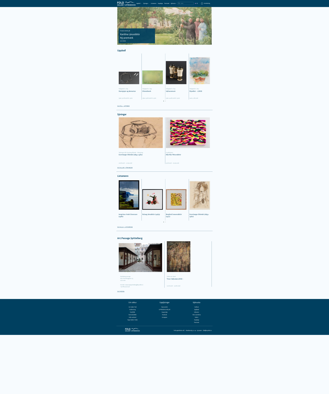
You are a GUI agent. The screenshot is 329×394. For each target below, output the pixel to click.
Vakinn (196, 317)
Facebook (164, 314)
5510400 (199, 330)
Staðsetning (132, 309)
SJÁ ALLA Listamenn (125, 227)
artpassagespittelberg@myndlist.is (134, 285)
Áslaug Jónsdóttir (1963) (151, 214)
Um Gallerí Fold (132, 307)
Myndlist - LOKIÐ (195, 91)
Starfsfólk (132, 312)
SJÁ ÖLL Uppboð (123, 106)
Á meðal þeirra (169, 152)
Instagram (164, 317)
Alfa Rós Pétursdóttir (173, 155)
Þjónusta (173, 3)
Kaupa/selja (164, 312)
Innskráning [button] (206, 3)
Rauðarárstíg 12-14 (190, 330)
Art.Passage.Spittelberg (129, 238)
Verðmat (196, 307)
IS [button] (196, 3)
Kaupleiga (160, 3)
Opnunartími (164, 307)
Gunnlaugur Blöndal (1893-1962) (130, 155)
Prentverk (166, 3)
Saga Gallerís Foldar (132, 320)
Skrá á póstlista (197, 314)
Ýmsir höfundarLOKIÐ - (175, 279)
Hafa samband (132, 317)
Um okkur (132, 302)
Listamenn (153, 3)
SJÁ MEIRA (123, 41)
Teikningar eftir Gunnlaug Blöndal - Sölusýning (131, 152)
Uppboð (138, 3)
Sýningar (145, 3)
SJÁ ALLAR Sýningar (125, 167)
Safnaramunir (171, 91)
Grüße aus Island (171, 276)
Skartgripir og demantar (127, 91)
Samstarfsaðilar (132, 314)
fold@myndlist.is (207, 330)
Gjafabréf (196, 309)
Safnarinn (196, 312)
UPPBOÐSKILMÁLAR (164, 309)
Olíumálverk (146, 91)
